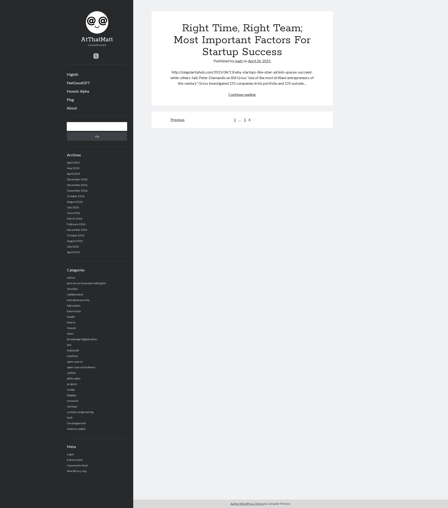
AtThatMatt (97, 39)
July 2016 (73, 207)
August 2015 (75, 241)
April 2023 (73, 162)
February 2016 (76, 224)
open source (75, 361)
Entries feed (74, 460)
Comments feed (77, 465)
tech (70, 417)
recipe (71, 389)
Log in (70, 454)
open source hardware (81, 367)
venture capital (76, 429)
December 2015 (77, 229)
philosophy (73, 378)
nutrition (72, 356)
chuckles (72, 289)
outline (71, 373)
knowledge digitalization (82, 339)
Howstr (71, 328)
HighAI (72, 74)
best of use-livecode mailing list (86, 283)
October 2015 (75, 235)
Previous (178, 119)
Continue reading (242, 94)
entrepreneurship (78, 300)
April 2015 (73, 252)
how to (71, 322)
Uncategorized (76, 423)
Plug (70, 99)
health (71, 317)
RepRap (71, 395)
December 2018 (77, 179)
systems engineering (80, 412)
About (72, 108)
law (69, 345)
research (72, 401)
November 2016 (77, 190)
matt (239, 61)
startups (72, 406)
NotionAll (73, 350)
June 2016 (73, 213)
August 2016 (75, 201)
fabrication (73, 305)
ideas (70, 333)
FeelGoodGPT (78, 83)
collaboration (75, 294)
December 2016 (77, 185)
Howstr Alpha (78, 91)
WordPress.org (76, 471)
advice (71, 277)
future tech (74, 311)
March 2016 (74, 218)
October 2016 (75, 196)
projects (72, 384)
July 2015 (73, 246)
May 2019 (73, 168)
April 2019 (73, 173)
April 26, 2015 (259, 61)
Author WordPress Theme (247, 503)
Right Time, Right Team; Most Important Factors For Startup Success (242, 40)
